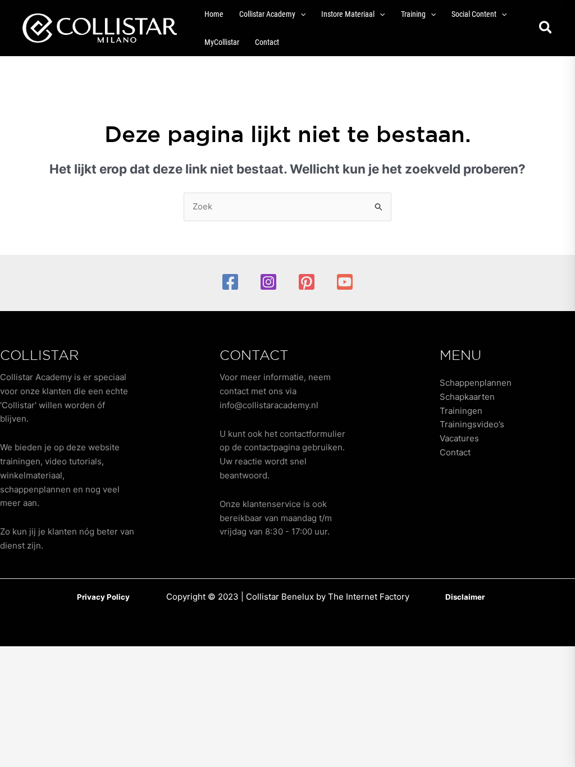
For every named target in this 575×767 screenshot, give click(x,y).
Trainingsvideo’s (472, 424)
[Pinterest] (306, 282)
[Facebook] (230, 282)
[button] (300, 14)
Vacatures (459, 438)
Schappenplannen (476, 382)
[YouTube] (344, 282)
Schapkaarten (467, 396)
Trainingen (461, 410)
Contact (455, 452)
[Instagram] (268, 282)
